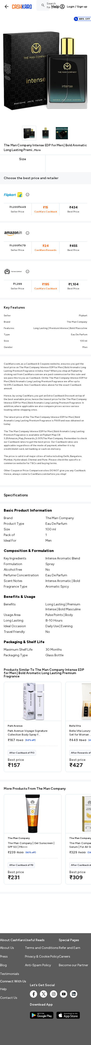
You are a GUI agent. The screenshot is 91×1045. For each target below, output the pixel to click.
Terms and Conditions (41, 948)
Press (4, 956)
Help (55, 6)
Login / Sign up (77, 6)
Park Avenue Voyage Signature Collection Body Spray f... (27, 732)
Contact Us (8, 998)
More (37, 150)
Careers (64, 956)
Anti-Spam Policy (38, 965)
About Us (7, 948)
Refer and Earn (69, 948)
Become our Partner (73, 965)
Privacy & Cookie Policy (42, 956)
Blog (3, 965)
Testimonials (9, 974)
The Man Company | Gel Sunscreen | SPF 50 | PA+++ (31, 845)
